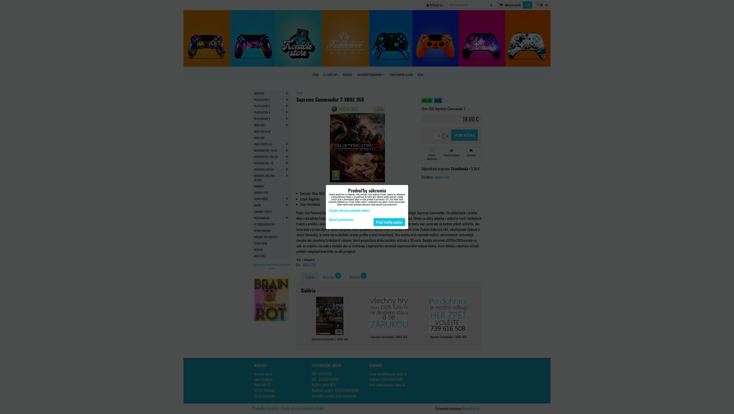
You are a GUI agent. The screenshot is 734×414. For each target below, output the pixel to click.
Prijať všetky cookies (389, 222)
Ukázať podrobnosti (341, 220)
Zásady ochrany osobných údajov (349, 210)
